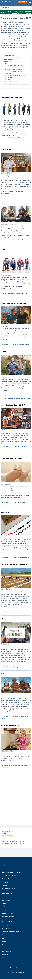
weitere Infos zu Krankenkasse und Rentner (16, 398)
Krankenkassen (5, 661)
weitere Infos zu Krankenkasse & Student (15, 240)
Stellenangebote (17, 970)
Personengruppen (8, 893)
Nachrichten (5, 925)
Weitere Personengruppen (8, 916)
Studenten (4, 903)
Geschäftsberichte (6, 951)
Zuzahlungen (5, 938)
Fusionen (4, 948)
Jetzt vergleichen (23, 1)
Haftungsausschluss (14, 967)
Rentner (4, 910)
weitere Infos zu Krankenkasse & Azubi (15, 293)
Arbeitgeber (19, 127)
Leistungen (9, 41)
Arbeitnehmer (25, 28)
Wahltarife (4, 885)
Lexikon (4, 941)
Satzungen (5, 954)
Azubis (4, 906)
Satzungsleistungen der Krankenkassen (12, 872)
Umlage (4, 935)
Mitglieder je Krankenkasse (9, 944)
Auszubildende (19, 30)
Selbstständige (6, 900)
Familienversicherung (14, 700)
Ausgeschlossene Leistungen (9, 875)
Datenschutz (23, 967)
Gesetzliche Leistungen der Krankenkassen (12, 869)
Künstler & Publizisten (7, 913)
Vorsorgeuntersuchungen (8, 888)
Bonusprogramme (6, 882)
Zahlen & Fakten (7, 921)
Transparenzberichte (7, 958)
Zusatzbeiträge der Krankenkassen (10, 931)
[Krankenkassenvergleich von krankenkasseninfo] (5, 1)
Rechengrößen (6, 928)
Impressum (5, 967)
